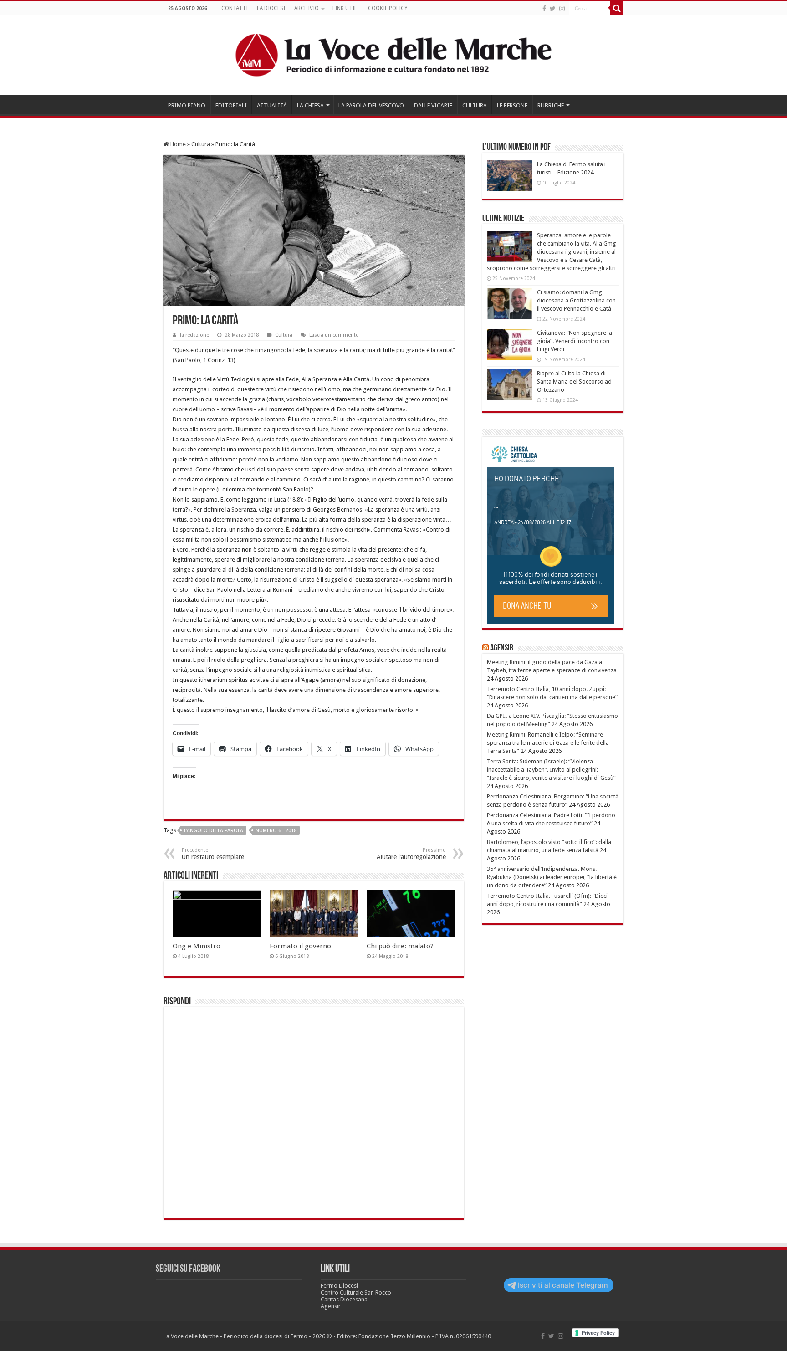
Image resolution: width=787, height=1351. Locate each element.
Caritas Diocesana (344, 1299)
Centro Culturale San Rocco (356, 1292)
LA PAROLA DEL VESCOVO (371, 105)
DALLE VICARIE (433, 105)
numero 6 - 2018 (276, 831)
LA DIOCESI (271, 8)
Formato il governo (300, 946)
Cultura (200, 144)
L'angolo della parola (213, 831)
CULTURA (474, 105)
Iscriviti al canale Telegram (563, 1285)
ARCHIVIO (306, 8)
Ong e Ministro (196, 946)
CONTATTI (234, 8)
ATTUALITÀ (272, 105)
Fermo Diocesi (339, 1285)
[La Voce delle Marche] (393, 55)
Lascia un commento (334, 335)
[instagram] (562, 8)
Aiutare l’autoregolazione (411, 853)
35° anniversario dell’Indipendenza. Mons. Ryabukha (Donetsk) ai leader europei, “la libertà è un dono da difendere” (552, 877)
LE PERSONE (512, 105)
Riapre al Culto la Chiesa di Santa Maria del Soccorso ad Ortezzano (574, 381)
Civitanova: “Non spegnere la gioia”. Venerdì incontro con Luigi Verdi (574, 341)
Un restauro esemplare (213, 853)
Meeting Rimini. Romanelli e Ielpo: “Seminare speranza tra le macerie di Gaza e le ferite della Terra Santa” (548, 742)
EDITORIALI (231, 105)
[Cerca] (616, 8)
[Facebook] (544, 8)
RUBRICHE (550, 105)
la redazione (194, 335)
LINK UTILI (345, 8)
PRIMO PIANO (186, 105)
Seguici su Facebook (188, 1269)
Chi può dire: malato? (400, 946)
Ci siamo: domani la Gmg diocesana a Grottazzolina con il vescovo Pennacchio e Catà (576, 300)
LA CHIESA (310, 105)
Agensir (501, 648)
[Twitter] (553, 8)
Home (177, 144)
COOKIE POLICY (388, 8)
